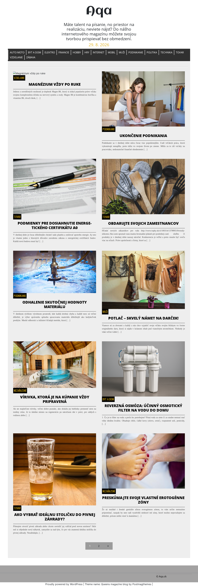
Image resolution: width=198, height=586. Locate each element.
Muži (122, 52)
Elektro (50, 52)
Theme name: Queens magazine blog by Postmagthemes (118, 584)
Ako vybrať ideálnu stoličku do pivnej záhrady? (54, 517)
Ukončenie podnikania (143, 135)
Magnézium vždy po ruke (55, 84)
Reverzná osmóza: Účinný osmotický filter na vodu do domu (143, 408)
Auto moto (17, 52)
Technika (166, 52)
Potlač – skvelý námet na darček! (143, 318)
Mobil (111, 52)
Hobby (77, 52)
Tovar (180, 52)
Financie (63, 52)
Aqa (99, 11)
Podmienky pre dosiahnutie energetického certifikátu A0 (55, 225)
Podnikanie (135, 52)
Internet (98, 52)
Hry (86, 52)
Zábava (30, 57)
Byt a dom (34, 52)
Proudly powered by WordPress (63, 584)
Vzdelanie (16, 57)
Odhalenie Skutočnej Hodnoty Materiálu (54, 304)
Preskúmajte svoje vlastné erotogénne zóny (143, 500)
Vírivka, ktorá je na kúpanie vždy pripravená (54, 399)
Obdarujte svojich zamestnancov (143, 223)
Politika (152, 52)
